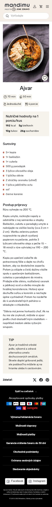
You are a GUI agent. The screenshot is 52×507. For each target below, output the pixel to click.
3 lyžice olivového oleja (19, 171)
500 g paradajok (15, 166)
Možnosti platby (26, 434)
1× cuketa (11, 162)
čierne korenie (14, 194)
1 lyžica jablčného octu (19, 185)
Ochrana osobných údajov (26, 460)
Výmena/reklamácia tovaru (26, 417)
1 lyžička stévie (15, 176)
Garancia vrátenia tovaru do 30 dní (26, 443)
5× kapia (11, 152)
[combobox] (26, 16)
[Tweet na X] (34, 380)
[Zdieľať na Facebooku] (41, 380)
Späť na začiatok (24, 391)
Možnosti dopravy (26, 426)
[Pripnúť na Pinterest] (47, 380)
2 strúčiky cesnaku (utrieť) (21, 180)
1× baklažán (13, 157)
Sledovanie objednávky (26, 469)
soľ (8, 189)
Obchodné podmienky (26, 452)
